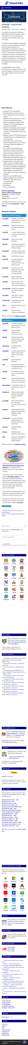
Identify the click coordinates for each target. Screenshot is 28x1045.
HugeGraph (5, 392)
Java (22, 733)
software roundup (20, 316)
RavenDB (5, 276)
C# (14, 735)
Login (24, 526)
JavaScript (18, 735)
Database (23, 29)
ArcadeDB (5, 401)
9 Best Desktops (6, 1001)
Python (8, 735)
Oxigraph (5, 409)
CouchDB (5, 232)
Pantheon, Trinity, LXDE (8, 1008)
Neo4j (4, 378)
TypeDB (4, 371)
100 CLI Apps (11, 950)
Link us (4, 1026)
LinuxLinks (4, 1043)
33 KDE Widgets (6, 1004)
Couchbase (5, 225)
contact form (12, 763)
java (9, 506)
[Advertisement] (14, 91)
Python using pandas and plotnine (17, 642)
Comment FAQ (6, 1030)
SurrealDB (5, 218)
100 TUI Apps (11, 949)
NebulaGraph (6, 385)
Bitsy (3, 437)
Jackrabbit (5, 295)
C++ (12, 735)
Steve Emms (15, 29)
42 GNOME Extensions (8, 1006)
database (4, 506)
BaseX (4, 256)
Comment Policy (14, 529)
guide (19, 936)
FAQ (3, 1028)
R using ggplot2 (14, 643)
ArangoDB (5, 239)
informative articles (13, 476)
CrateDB (4, 310)
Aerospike (5, 268)
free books (15, 203)
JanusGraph (5, 346)
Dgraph (4, 337)
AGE (3, 364)
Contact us (5, 1024)
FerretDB (5, 281)
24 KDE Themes (6, 1002)
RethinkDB (5, 251)
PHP (23, 735)
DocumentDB (6, 288)
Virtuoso (4, 432)
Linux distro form (14, 758)
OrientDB (5, 259)
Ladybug (4, 427)
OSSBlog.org (5, 1033)
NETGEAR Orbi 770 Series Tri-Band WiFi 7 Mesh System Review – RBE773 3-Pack (14, 660)
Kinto (4, 305)
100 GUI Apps (11, 947)
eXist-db (4, 244)
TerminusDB (6, 300)
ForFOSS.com (5, 1031)
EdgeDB (4, 330)
